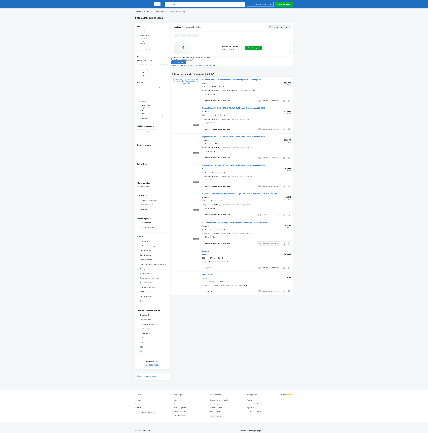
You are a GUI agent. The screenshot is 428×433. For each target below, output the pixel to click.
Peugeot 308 (207, 274)
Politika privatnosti (179, 404)
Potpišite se (179, 62)
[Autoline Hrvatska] (143, 4)
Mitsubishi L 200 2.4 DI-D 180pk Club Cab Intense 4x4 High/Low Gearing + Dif (234, 222)
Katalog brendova (179, 415)
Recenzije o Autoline (180, 411)
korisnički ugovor (209, 65)
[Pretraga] (167, 4)
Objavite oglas (253, 48)
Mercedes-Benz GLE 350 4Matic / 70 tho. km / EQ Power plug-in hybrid (231, 80)
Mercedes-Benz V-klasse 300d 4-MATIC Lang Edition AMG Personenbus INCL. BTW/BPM (239, 194)
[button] (284, 101)
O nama (138, 400)
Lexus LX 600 (208, 251)
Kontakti (138, 408)
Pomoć (137, 404)
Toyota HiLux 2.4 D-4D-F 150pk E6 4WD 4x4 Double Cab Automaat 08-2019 (233, 108)
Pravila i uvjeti (177, 400)
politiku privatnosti (196, 65)
